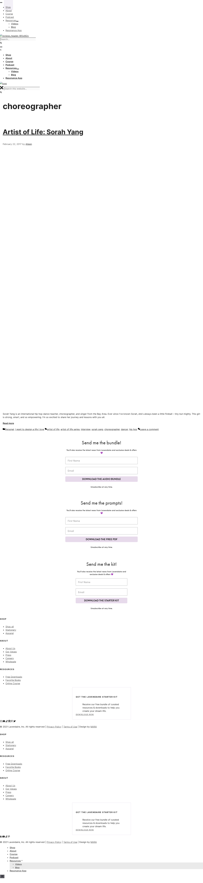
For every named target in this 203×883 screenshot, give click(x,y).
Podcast (14, 857)
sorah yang (97, 429)
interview (85, 429)
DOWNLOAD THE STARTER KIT (101, 600)
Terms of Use (70, 726)
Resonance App (18, 870)
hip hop (133, 429)
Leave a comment (149, 429)
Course (13, 854)
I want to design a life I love (29, 429)
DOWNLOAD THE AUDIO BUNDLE (101, 479)
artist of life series (70, 429)
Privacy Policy (54, 726)
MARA (93, 726)
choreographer (112, 429)
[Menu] (1, 46)
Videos (18, 864)
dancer (124, 429)
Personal (9, 429)
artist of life (53, 429)
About (13, 850)
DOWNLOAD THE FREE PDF (101, 539)
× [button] (1, 49)
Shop (12, 847)
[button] (1, 92)
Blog (17, 867)
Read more (8, 423)
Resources (15, 860)
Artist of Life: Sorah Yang (43, 132)
